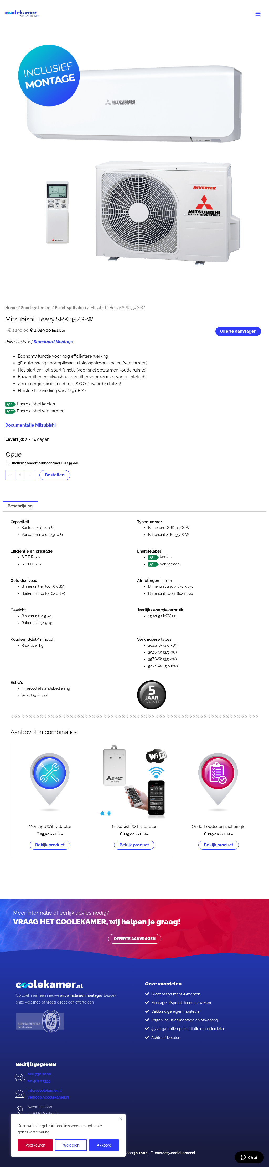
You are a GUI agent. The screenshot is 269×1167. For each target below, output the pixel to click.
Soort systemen (35, 307)
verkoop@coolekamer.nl (48, 1097)
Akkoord (104, 1145)
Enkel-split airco (70, 307)
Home (11, 307)
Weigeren (71, 1145)
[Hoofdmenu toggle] (258, 13)
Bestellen (55, 475)
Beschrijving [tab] (20, 505)
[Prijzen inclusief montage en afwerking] (147, 1020)
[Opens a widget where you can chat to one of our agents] (249, 1157)
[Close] (120, 1118)
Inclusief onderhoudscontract (45, 463)
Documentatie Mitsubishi (30, 425)
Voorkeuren (35, 1145)
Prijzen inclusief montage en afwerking (184, 1020)
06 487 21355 (39, 1081)
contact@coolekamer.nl (175, 1153)
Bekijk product (50, 844)
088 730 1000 (39, 1074)
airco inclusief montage (80, 995)
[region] (68, 1135)
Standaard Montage (53, 341)
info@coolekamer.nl (44, 1090)
